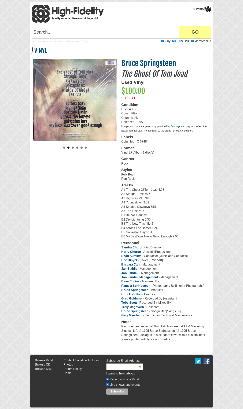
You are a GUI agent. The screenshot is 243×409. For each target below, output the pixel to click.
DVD (187, 41)
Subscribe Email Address (123, 361)
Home (67, 373)
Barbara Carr (131, 264)
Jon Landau (130, 273)
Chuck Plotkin (131, 294)
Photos (68, 364)
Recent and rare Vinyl (124, 379)
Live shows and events (124, 384)
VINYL (40, 50)
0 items (198, 9)
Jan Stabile (129, 268)
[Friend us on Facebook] (207, 361)
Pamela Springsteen (135, 285)
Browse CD (42, 364)
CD (177, 41)
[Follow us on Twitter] (198, 361)
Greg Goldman (131, 298)
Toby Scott (129, 302)
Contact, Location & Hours (81, 360)
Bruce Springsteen (148, 63)
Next (121, 100)
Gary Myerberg (132, 315)
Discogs (175, 126)
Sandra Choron (132, 247)
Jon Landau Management (139, 277)
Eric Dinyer (129, 260)
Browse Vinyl (44, 360)
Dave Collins (130, 281)
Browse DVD (44, 368)
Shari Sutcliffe (131, 256)
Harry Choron (131, 251)
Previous (29, 100)
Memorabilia (202, 41)
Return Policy (72, 368)
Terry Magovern (132, 307)
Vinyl (167, 41)
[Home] (68, 13)
